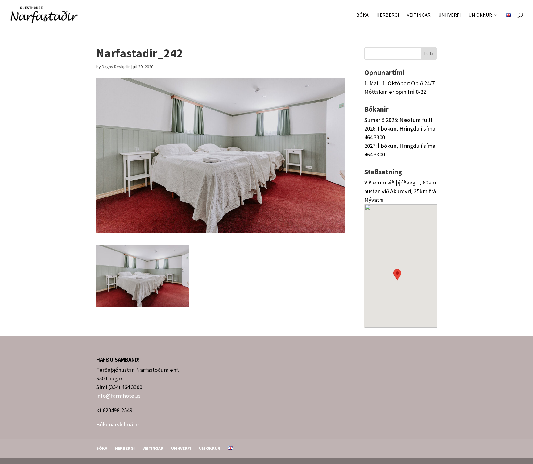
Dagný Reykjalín (116, 66)
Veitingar (419, 15)
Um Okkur (480, 15)
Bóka (362, 15)
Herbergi (387, 15)
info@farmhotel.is (118, 395)
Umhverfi (449, 15)
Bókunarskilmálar (117, 424)
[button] (397, 278)
